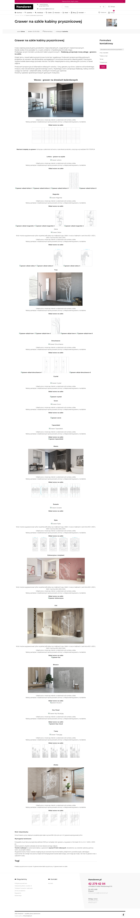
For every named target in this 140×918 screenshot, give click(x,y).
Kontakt (81, 12)
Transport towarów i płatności (23, 888)
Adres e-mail (103, 56)
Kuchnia (19, 12)
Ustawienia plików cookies (23, 886)
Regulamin (18, 893)
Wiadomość (103, 62)
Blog (74, 12)
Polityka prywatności (21, 883)
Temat (101, 59)
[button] (124, 1)
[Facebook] (123, 915)
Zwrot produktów (20, 890)
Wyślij (103, 66)
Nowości (57, 12)
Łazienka (29, 12)
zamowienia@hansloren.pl (46, 9)
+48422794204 (43, 4)
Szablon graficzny (23, 915)
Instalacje (40, 12)
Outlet (50, 12)
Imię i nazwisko (104, 52)
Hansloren (17, 15)
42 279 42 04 (96, 883)
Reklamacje (18, 895)
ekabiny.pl (92, 902)
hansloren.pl (92, 901)
